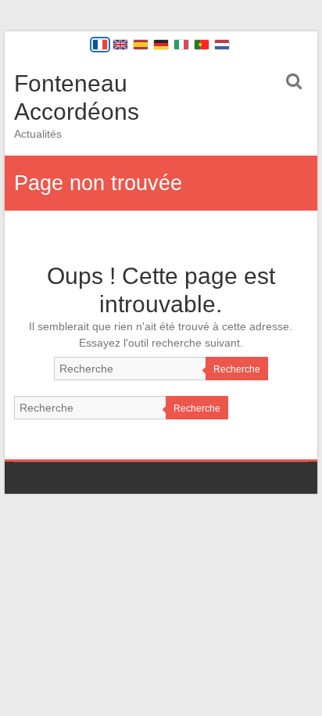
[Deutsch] (161, 44)
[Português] (201, 44)
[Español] (140, 44)
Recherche (236, 369)
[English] (120, 44)
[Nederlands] (222, 44)
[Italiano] (181, 44)
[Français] (100, 44)
